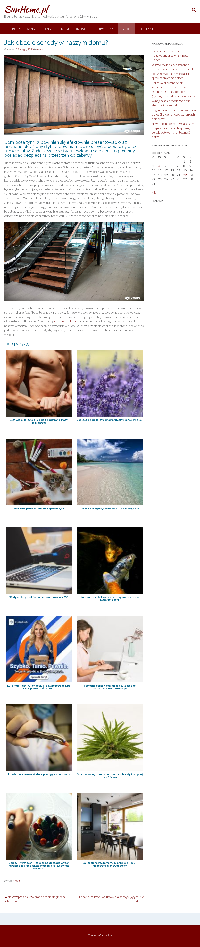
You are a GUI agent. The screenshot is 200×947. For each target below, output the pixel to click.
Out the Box (105, 935)
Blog (126, 29)
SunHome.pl (25, 9)
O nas (48, 29)
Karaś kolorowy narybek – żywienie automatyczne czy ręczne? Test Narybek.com (169, 87)
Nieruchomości (74, 29)
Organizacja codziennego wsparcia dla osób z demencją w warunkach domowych (174, 114)
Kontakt (146, 29)
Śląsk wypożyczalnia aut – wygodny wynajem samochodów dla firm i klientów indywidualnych (174, 101)
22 (185, 174)
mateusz (42, 49)
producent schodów (66, 321)
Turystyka (104, 29)
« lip (154, 192)
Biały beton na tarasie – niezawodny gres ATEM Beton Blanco (171, 55)
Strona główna (22, 29)
